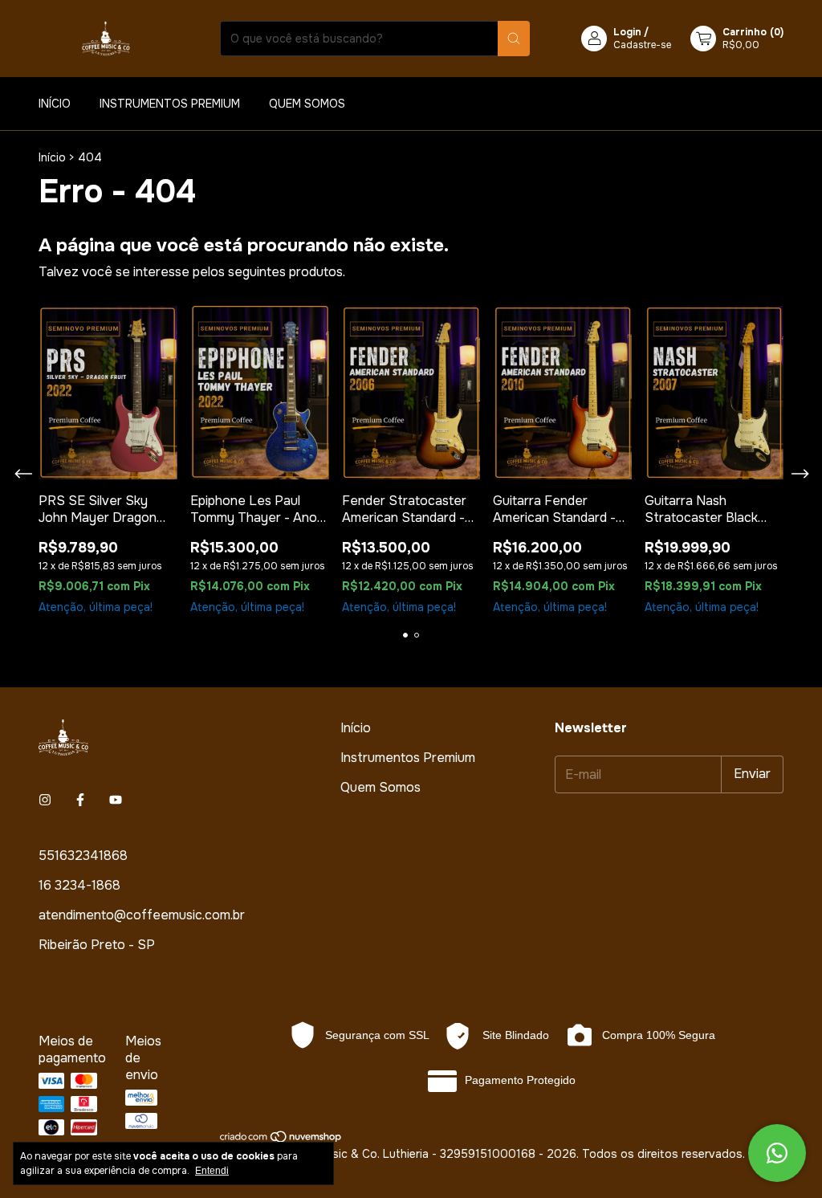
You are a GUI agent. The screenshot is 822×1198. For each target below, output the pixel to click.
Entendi (212, 1170)
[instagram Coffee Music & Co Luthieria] (45, 800)
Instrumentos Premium (170, 103)
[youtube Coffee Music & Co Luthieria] (115, 800)
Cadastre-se (642, 45)
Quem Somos (307, 103)
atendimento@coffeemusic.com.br (142, 915)
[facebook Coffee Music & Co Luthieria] (80, 800)
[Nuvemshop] (281, 1139)
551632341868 (83, 855)
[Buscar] (514, 38)
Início (55, 103)
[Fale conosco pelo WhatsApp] (777, 1153)
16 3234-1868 (79, 885)
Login (627, 32)
